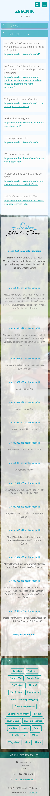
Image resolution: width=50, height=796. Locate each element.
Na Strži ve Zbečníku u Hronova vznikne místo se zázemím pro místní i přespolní (24, 47)
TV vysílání (13, 742)
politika (13, 728)
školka (37, 713)
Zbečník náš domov (18, 713)
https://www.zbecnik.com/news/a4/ (22, 54)
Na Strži (32, 670)
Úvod (5, 25)
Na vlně (33, 685)
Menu (44, 4)
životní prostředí (33, 720)
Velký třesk (16, 692)
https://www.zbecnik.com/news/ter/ (22, 142)
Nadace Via (16, 678)
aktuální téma (18, 735)
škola (38, 742)
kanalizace (33, 692)
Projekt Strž (33, 678)
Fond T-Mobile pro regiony (24, 699)
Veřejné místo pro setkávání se (21, 99)
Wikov (35, 735)
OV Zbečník (18, 685)
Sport (37, 728)
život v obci (13, 720)
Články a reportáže (25, 706)
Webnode (33, 792)
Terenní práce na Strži (16, 138)
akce (27, 742)
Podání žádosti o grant (16, 118)
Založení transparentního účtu (21, 196)
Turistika (17, 670)
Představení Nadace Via (17, 154)
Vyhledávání (37, 4)
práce (26, 728)
